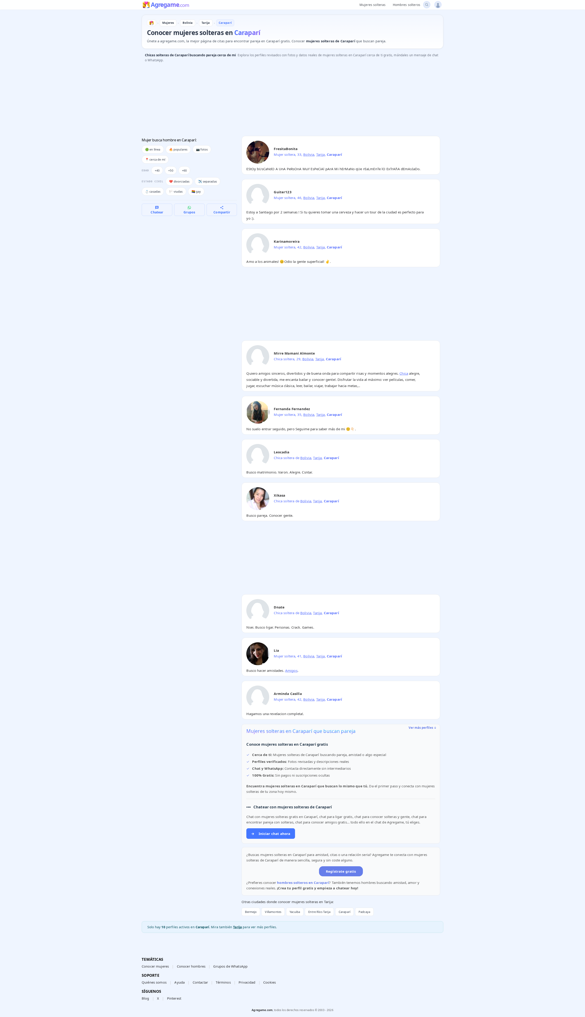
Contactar (200, 982)
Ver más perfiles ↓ (422, 728)
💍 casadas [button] (152, 191)
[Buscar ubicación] (427, 5)
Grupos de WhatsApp (230, 966)
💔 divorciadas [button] (179, 181)
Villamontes (273, 912)
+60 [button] (184, 170)
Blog (145, 998)
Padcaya (364, 912)
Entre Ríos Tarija (319, 912)
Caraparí (344, 912)
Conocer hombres (191, 966)
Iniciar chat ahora (270, 833)
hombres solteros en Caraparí (303, 882)
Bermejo (251, 912)
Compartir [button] (221, 212)
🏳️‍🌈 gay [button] (196, 191)
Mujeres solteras (372, 5)
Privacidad (247, 982)
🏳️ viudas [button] (176, 191)
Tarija (320, 154)
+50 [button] (170, 170)
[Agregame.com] (151, 23)
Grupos (189, 212)
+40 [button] (157, 170)
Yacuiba (295, 912)
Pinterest (174, 998)
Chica (403, 373)
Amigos (291, 670)
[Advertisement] (279, 100)
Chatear (157, 212)
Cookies (269, 982)
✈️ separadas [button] (207, 181)
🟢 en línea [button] (152, 149)
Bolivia (308, 154)
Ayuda (179, 982)
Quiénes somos (154, 982)
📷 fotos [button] (202, 149)
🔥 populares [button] (178, 149)
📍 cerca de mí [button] (155, 159)
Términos (223, 982)
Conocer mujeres (155, 966)
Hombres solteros (406, 5)
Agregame (170, 5)
